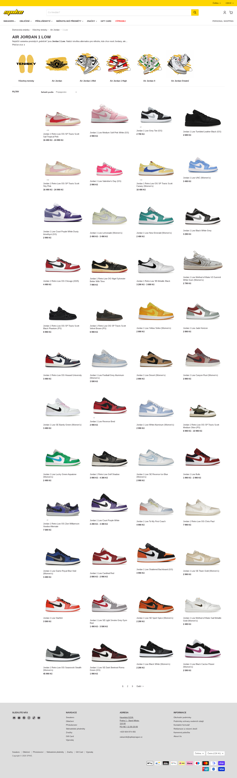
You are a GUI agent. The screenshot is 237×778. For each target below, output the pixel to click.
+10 (47, 130)
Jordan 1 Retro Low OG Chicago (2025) (61, 281)
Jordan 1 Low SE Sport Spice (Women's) (154, 618)
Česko (214, 753)
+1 (94, 417)
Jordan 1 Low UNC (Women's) (197, 178)
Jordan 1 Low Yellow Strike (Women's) (153, 328)
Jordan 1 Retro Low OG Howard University (62, 375)
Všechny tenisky (39, 30)
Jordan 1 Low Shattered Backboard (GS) (154, 569)
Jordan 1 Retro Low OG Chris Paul (198, 521)
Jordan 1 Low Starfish (53, 618)
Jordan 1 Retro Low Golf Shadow (104, 474)
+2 (140, 127)
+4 (47, 520)
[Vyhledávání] (195, 12)
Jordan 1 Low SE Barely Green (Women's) (62, 425)
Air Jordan (55, 30)
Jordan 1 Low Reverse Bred (102, 421)
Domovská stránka (20, 30)
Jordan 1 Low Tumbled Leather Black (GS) (202, 131)
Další (139, 686)
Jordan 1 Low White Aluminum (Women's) (155, 425)
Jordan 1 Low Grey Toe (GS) (149, 130)
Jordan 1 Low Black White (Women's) (153, 664)
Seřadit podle (47, 92)
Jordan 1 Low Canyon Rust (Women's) (200, 375)
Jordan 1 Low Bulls (191, 474)
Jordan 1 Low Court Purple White (104, 520)
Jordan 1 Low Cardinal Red (102, 573)
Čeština (215, 3)
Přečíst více (18, 45)
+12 (47, 180)
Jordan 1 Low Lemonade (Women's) (106, 233)
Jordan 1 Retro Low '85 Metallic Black (153, 281)
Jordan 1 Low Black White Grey (197, 230)
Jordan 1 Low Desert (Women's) (151, 375)
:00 (136, 727)
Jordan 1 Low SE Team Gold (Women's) (201, 571)
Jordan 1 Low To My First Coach (151, 521)
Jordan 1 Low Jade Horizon (195, 328)
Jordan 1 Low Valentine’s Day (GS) (105, 181)
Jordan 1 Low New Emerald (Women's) (154, 233)
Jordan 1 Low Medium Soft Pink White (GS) (109, 132)
